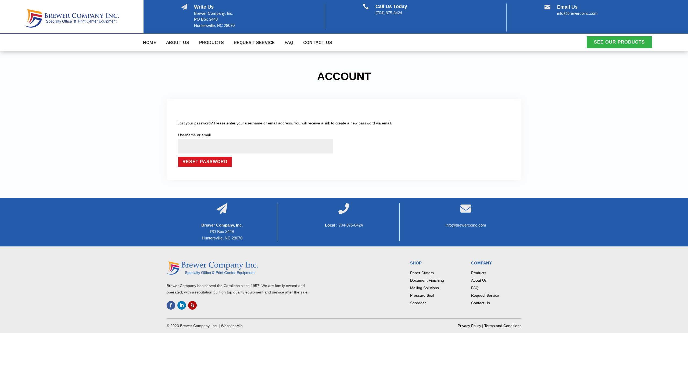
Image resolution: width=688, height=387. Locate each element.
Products (211, 43)
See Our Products (619, 42)
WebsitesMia (232, 326)
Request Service (254, 43)
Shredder (418, 303)
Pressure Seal (422, 295)
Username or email (194, 135)
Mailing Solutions (424, 288)
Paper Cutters (422, 273)
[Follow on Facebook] (171, 305)
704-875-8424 (351, 225)
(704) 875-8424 (388, 12)
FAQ (289, 43)
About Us (177, 43)
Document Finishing (427, 280)
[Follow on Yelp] (192, 305)
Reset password (205, 161)
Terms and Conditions (502, 326)
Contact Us (317, 43)
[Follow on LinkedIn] (181, 305)
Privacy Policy (469, 326)
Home (149, 43)
